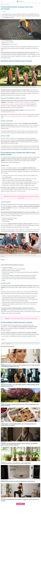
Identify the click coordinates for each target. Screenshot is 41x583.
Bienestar (3, 383)
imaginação (37, 287)
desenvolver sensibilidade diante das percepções (16, 116)
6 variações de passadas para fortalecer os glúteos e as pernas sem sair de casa (20, 500)
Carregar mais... (20, 503)
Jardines (2, 403)
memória (14, 225)
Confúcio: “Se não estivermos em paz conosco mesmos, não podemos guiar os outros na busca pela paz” (19, 444)
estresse (3, 336)
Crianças (7, 4)
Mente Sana (3, 442)
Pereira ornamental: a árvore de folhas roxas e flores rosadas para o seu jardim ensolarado (20, 405)
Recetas (2, 422)
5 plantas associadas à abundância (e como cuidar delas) (16, 463)
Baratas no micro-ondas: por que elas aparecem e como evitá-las (18, 481)
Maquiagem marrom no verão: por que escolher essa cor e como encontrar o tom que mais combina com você (20, 365)
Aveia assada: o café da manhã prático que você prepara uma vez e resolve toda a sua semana (18, 424)
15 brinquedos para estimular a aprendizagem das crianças (23, 318)
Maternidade (3, 4)
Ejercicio (2, 498)
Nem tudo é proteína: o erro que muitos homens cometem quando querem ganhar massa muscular (20, 385)
